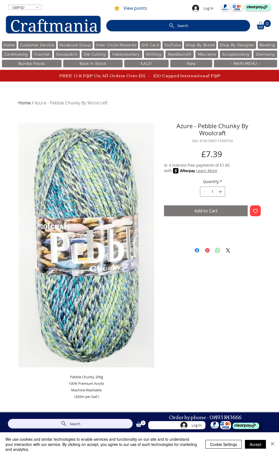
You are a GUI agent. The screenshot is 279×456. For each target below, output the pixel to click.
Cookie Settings (223, 444)
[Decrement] (204, 191)
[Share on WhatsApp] (217, 250)
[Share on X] (228, 250)
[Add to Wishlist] (255, 210)
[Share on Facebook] (197, 250)
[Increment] (220, 191)
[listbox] (25, 7)
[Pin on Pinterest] (207, 250)
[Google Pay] (212, 225)
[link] (264, 24)
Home (24, 103)
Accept (255, 444)
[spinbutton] (212, 191)
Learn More (206, 170)
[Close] (272, 444)
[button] (25, 7)
